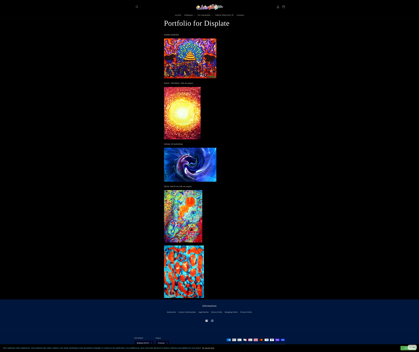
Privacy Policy (246, 312)
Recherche (171, 312)
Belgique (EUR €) (143, 343)
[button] (137, 7)
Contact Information (187, 312)
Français (161, 343)
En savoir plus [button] (208, 348)
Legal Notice (203, 312)
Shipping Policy (231, 312)
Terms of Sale (216, 312)
